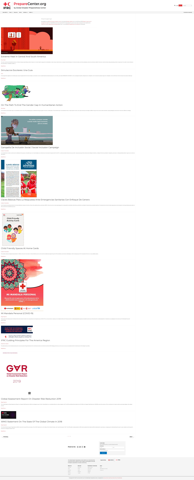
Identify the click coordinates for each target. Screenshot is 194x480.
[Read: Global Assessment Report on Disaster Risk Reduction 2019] (17, 373)
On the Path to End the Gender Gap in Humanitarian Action (32, 105)
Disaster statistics (69, 21)
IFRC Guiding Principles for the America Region (25, 340)
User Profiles (90, 468)
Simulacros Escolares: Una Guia (17, 70)
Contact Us (101, 470)
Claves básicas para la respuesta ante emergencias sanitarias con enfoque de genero (45, 199)
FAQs (101, 467)
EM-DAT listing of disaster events (55, 21)
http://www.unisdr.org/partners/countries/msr (49, 24)
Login (177, 5)
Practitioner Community (188, 12)
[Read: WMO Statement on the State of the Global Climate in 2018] (8, 418)
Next (132, 436)
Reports (69, 471)
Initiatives (25, 12)
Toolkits (30, 12)
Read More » (3, 66)
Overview (69, 467)
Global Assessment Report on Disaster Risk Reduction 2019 (31, 399)
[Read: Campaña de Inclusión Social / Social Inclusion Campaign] (27, 130)
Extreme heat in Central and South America (23, 56)
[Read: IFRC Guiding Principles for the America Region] (17, 331)
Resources (16, 12)
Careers (69, 474)
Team (69, 468)
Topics (10, 12)
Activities (69, 470)
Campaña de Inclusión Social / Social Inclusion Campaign (30, 147)
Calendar (89, 471)
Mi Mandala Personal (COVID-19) (17, 313)
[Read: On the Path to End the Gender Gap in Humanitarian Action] (16, 91)
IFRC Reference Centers (104, 468)
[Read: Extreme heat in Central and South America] (27, 40)
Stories (20, 12)
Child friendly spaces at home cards (20, 248)
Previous (5, 436)
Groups (89, 472)
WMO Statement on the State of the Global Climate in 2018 (31, 421)
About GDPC (5, 12)
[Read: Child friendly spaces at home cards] (12, 228)
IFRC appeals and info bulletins (73, 24)
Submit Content (90, 467)
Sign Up (180, 5)
